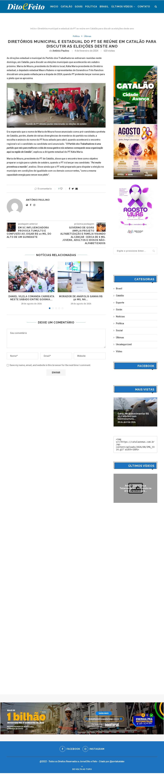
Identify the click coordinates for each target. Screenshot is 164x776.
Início (33, 28)
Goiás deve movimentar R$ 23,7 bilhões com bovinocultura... (133, 416)
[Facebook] (153, 20)
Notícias (120, 316)
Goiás (79, 6)
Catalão (66, 6)
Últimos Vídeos (122, 6)
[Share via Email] (76, 188)
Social (119, 330)
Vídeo (119, 351)
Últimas (87, 36)
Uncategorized (124, 344)
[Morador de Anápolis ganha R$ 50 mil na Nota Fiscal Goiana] (81, 276)
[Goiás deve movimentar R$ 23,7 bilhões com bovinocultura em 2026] (135, 411)
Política (91, 6)
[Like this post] (63, 188)
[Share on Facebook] (69, 188)
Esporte (120, 302)
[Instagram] (156, 20)
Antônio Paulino (61, 50)
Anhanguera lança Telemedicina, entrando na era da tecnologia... (135, 488)
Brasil (104, 6)
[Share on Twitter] (73, 188)
